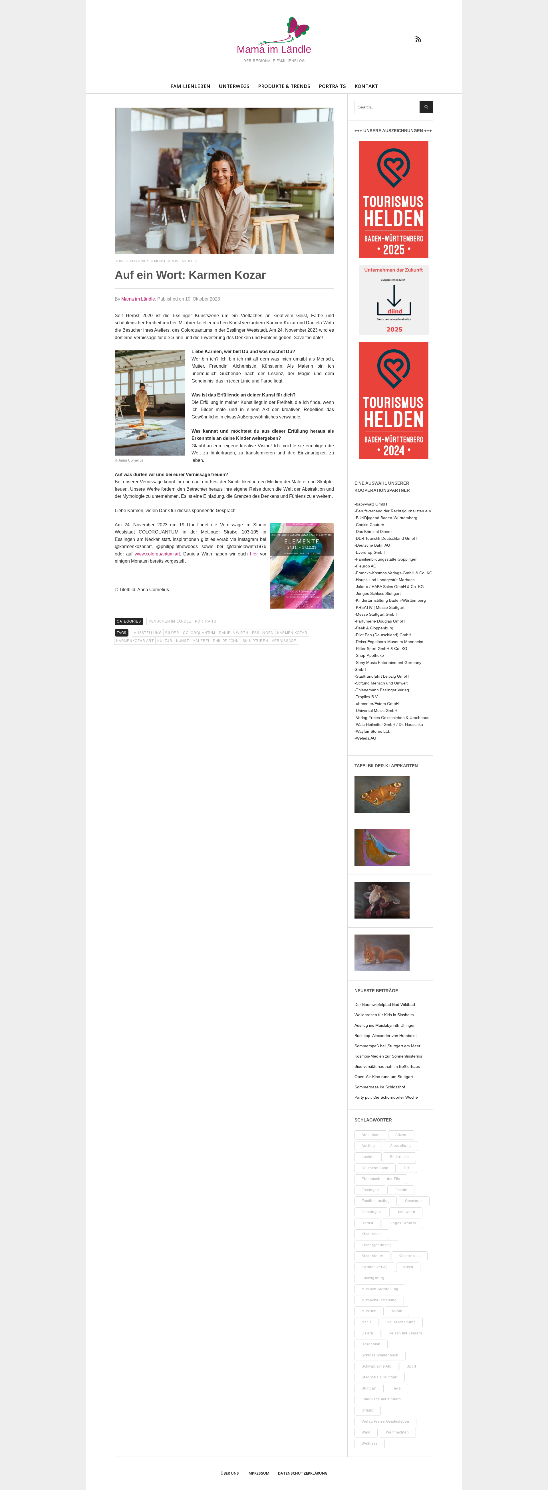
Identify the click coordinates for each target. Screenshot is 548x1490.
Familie (400, 1190)
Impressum (258, 1473)
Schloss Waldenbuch (380, 1355)
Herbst (367, 1223)
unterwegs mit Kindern (381, 1399)
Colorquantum (199, 633)
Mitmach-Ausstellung (380, 1289)
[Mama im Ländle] (274, 36)
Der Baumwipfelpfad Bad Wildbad (384, 1004)
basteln (368, 1157)
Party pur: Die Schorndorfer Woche (386, 1097)
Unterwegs (234, 86)
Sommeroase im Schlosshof (379, 1087)
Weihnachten (397, 1432)
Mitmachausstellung (379, 1300)
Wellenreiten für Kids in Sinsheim (384, 1014)
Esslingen (263, 633)
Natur (366, 1322)
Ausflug (368, 1146)
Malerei (201, 641)
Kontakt (366, 86)
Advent (401, 1135)
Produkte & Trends (284, 86)
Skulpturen (255, 641)
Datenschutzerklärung (303, 1473)
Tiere (396, 1388)
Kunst (182, 641)
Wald (366, 1432)
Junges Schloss (402, 1223)
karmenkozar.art (135, 641)
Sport (411, 1366)
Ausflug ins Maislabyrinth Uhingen (385, 1025)
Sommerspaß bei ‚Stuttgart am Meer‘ (387, 1046)
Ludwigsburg (373, 1278)
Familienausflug (376, 1201)
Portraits (332, 86)
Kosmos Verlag (375, 1267)
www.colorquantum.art (157, 553)
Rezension (371, 1344)
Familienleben (190, 86)
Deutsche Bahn (375, 1168)
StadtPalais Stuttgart (380, 1377)
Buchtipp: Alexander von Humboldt (385, 1035)
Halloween (405, 1212)
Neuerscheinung (401, 1322)
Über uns (230, 1473)
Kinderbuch (372, 1234)
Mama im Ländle (138, 299)
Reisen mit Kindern (405, 1333)
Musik (397, 1311)
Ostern (367, 1333)
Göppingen (371, 1212)
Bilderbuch (399, 1157)
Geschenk (413, 1201)
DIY (407, 1168)
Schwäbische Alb (376, 1366)
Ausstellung (148, 633)
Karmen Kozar (292, 633)
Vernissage (284, 641)
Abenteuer (371, 1135)
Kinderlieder (372, 1256)
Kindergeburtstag (377, 1245)
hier (254, 553)
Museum (369, 1311)
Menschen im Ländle (170, 621)
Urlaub (368, 1410)
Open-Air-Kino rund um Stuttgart (383, 1076)
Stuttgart (369, 1388)
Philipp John (226, 641)
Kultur (164, 641)
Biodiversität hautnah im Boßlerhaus (387, 1066)
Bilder (172, 633)
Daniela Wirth (233, 633)
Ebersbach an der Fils (381, 1179)
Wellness (370, 1443)
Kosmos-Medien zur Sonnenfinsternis (388, 1056)
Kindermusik (409, 1256)
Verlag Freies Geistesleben (385, 1421)
